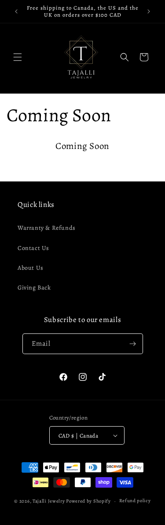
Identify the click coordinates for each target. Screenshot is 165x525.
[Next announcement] (148, 11)
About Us (31, 268)
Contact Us (33, 248)
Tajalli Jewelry (49, 501)
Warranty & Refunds (47, 228)
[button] (17, 57)
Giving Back (34, 287)
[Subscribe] (133, 343)
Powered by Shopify (88, 501)
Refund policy (135, 500)
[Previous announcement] (16, 11)
